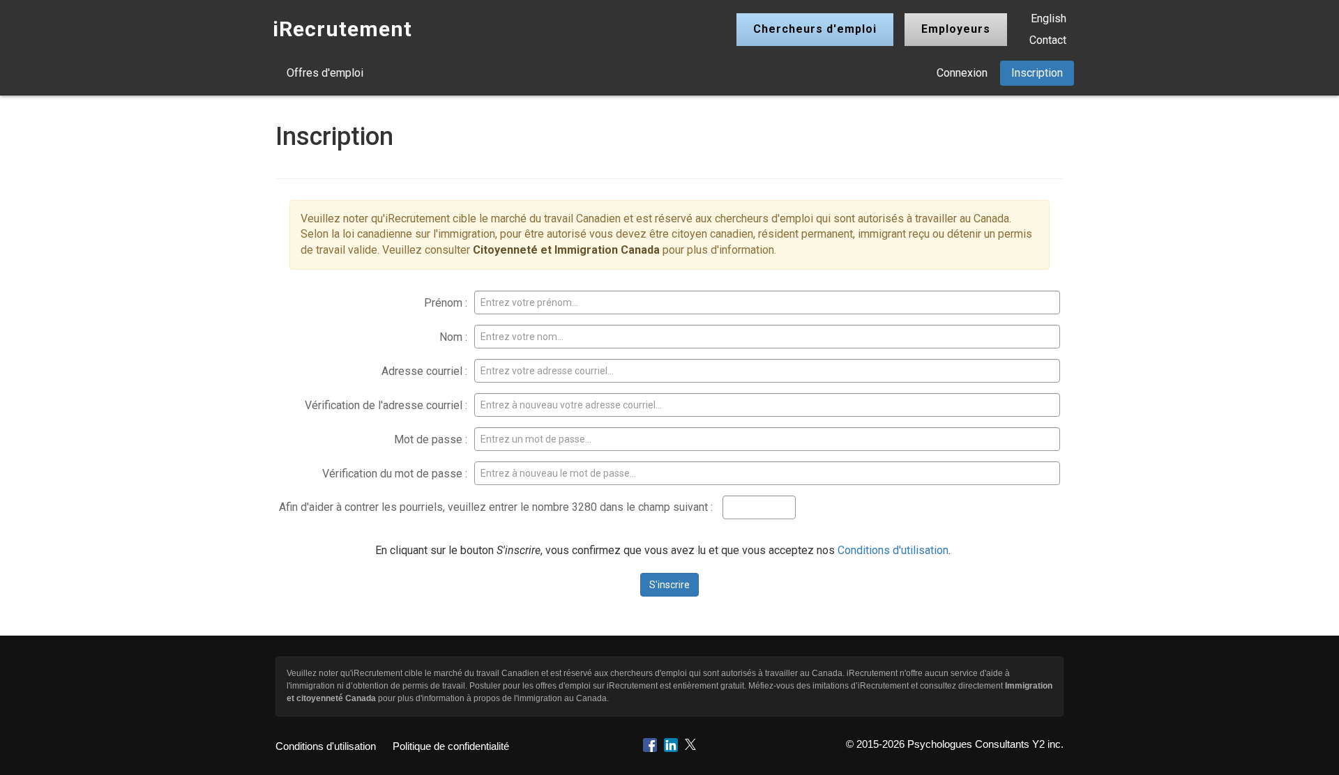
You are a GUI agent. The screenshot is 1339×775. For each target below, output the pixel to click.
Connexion (962, 72)
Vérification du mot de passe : (394, 473)
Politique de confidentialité (451, 746)
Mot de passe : (430, 439)
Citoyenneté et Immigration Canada (566, 249)
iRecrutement (342, 29)
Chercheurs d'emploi (815, 29)
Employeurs (955, 29)
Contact (1047, 40)
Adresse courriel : (424, 371)
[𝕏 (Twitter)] (690, 744)
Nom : (453, 337)
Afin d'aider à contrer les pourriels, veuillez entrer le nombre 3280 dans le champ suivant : (496, 507)
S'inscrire (669, 584)
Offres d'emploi (325, 72)
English (1048, 18)
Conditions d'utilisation (893, 550)
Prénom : (445, 302)
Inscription (1037, 72)
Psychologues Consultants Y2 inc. (985, 744)
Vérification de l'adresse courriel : (386, 405)
